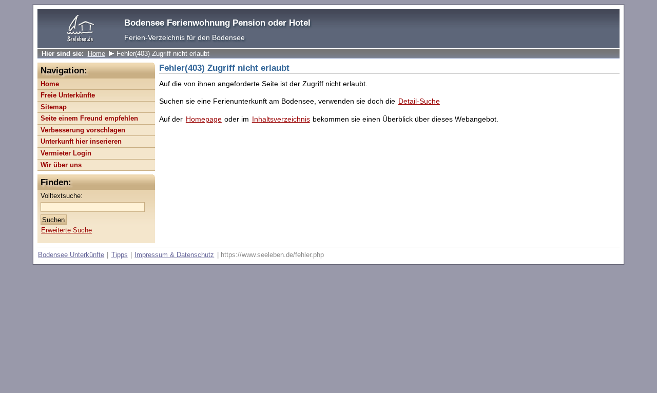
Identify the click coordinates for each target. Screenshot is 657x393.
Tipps (119, 255)
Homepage (204, 119)
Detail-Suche (419, 101)
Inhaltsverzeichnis (281, 119)
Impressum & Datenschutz (174, 255)
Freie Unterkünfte (68, 95)
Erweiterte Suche (66, 230)
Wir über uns (61, 165)
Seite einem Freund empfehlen (89, 118)
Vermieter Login (66, 153)
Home (96, 53)
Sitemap (54, 107)
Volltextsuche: (62, 196)
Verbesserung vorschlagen (83, 130)
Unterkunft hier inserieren (81, 141)
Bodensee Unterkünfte (71, 255)
